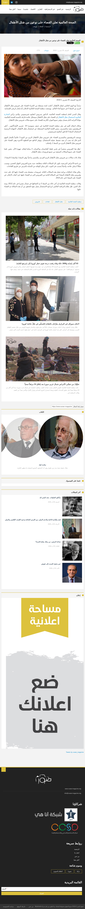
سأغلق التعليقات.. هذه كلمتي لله (50, 497)
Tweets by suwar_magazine (75, 752)
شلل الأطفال (59, 201)
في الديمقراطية (49, 9)
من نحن (77, 856)
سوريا (69, 871)
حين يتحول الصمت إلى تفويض (51, 564)
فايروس (37, 201)
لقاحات (47, 201)
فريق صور (76, 50)
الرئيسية (68, 9)
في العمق (60, 9)
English (5, 2)
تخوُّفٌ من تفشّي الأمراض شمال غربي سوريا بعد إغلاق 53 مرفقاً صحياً (52, 384)
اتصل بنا (76, 853)
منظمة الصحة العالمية (74, 201)
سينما (19, 9)
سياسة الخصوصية (8, 906)
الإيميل (4, 889)
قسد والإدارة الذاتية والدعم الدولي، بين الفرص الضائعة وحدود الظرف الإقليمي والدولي (33, 520)
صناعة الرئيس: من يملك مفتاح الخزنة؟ (48, 542)
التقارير (40, 9)
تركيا (78, 871)
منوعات (46, 50)
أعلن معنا (12, 9)
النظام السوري (58, 871)
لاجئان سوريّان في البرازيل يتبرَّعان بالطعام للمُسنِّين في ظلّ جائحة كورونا (50, 324)
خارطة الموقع (21, 906)
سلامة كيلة (42, 465)
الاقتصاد (32, 9)
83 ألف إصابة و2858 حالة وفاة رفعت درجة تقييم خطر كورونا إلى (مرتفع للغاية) (47, 263)
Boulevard (38, 906)
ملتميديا (25, 9)
